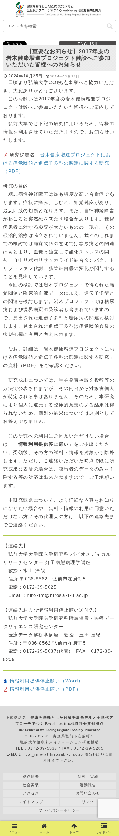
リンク (88, 802)
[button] (109, 26)
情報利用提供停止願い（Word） (46, 680)
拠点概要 (31, 776)
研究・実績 (88, 776)
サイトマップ (31, 802)
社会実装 (31, 785)
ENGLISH (88, 44)
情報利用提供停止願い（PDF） (45, 689)
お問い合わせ (88, 793)
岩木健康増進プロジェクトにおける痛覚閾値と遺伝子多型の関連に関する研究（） (57, 163)
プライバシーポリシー (59, 810)
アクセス (31, 793)
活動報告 (88, 785)
